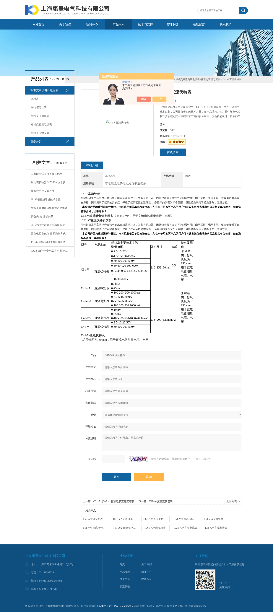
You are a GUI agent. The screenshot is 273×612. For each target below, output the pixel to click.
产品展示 (119, 24)
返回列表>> (233, 501)
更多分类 (36, 141)
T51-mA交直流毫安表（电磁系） (217, 519)
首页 (122, 564)
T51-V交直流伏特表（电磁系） (96, 527)
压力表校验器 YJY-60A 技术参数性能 (52, 182)
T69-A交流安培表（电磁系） (96, 519)
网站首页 (38, 24)
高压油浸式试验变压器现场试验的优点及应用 (52, 225)
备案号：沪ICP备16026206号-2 (116, 606)
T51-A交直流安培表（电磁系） (126, 527)
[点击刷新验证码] (138, 459)
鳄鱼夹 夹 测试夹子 (42, 216)
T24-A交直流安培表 (216, 527)
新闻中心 (92, 24)
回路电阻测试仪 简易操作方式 (48, 233)
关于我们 (65, 24)
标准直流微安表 (40, 133)
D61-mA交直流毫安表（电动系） (126, 519)
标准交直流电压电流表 (44, 90)
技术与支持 (145, 24)
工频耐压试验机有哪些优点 (46, 173)
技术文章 (125, 579)
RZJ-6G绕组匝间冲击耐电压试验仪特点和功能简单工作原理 (52, 242)
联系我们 (226, 24)
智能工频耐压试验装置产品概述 (49, 208)
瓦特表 (35, 98)
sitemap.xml (200, 606)
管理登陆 (161, 606)
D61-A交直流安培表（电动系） (156, 519)
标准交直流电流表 (41, 124)
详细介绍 (92, 165)
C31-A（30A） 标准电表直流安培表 (113, 501)
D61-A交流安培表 (155, 527)
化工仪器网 (186, 606)
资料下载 (172, 24)
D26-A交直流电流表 (185, 527)
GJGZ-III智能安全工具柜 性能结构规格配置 (52, 250)
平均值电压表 (39, 107)
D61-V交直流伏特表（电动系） (187, 519)
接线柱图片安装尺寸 (42, 191)
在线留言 (199, 24)
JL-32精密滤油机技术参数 (46, 199)
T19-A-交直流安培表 (161, 501)
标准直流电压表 (40, 116)
